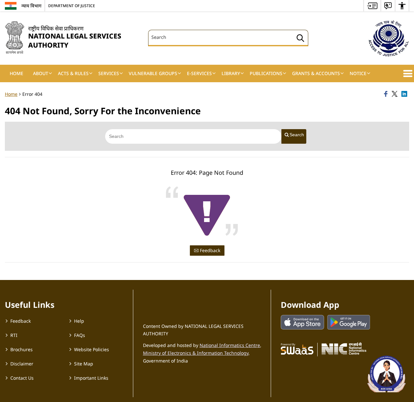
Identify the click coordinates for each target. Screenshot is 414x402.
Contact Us (22, 378)
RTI (13, 335)
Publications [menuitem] (266, 73)
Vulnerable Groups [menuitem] (153, 73)
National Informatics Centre (230, 345)
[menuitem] (372, 5)
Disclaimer (21, 364)
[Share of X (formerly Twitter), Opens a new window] (395, 94)
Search (296, 134)
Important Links (91, 378)
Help (79, 321)
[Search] (300, 39)
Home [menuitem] (16, 73)
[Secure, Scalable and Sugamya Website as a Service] (297, 348)
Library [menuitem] (231, 73)
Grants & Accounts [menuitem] (316, 73)
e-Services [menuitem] (199, 73)
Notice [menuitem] (358, 73)
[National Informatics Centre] (343, 348)
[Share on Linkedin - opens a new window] (405, 94)
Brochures (21, 349)
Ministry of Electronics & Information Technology (195, 353)
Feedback (209, 250)
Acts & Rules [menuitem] (73, 73)
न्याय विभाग (31, 6)
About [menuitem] (40, 73)
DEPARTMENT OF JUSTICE (71, 5)
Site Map (83, 364)
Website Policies (91, 349)
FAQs (79, 335)
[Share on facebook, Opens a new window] (387, 94)
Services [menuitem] (108, 73)
